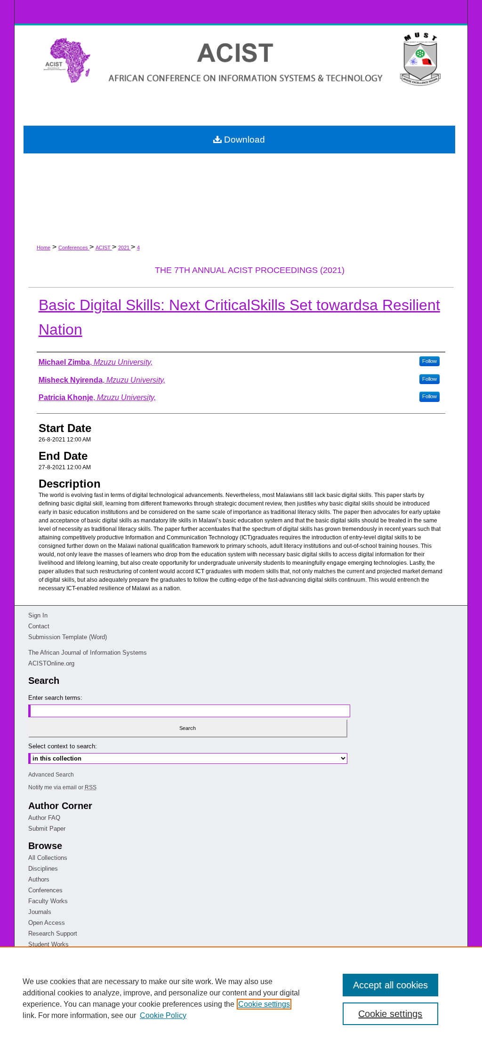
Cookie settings (264, 1004)
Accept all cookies (390, 985)
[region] (241, 998)
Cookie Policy (163, 1015)
